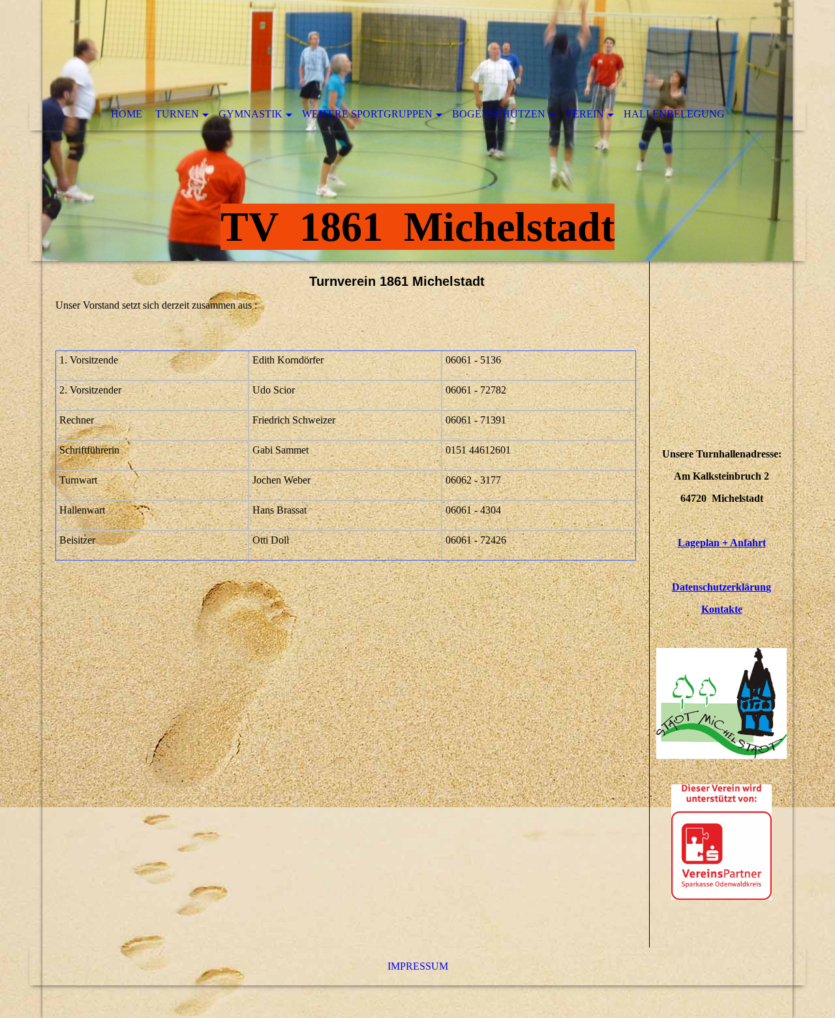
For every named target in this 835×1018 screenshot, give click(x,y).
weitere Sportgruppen (367, 113)
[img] (417, 130)
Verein (584, 113)
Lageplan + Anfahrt (722, 542)
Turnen (177, 113)
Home (126, 113)
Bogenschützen (498, 113)
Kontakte (721, 609)
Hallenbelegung (674, 113)
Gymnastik (250, 113)
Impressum (417, 966)
